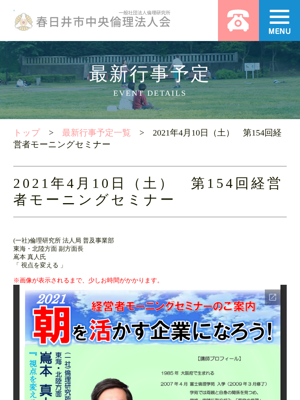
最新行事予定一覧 (96, 133)
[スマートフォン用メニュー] (279, 20)
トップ (26, 133)
